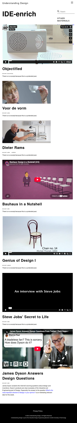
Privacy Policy (38, 411)
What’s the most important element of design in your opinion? (27, 391)
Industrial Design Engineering (37, 417)
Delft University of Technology (58, 417)
